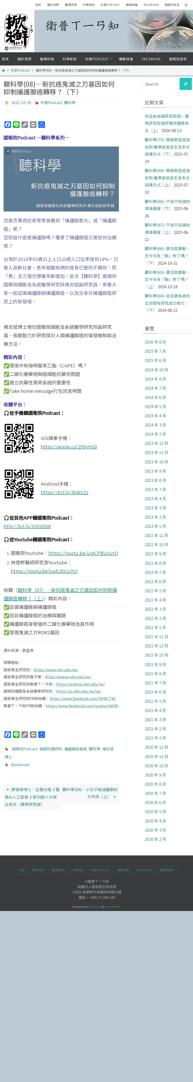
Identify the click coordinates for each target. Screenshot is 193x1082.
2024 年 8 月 (155, 379)
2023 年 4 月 (155, 498)
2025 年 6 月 (155, 360)
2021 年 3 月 (155, 719)
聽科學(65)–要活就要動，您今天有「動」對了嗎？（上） (167, 279)
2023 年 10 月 (156, 462)
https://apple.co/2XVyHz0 (69, 445)
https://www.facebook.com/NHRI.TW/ (83, 697)
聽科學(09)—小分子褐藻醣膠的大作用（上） (90, 787)
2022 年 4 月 (155, 600)
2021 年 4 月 (155, 710)
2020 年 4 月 (155, 821)
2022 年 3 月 (155, 609)
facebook (151, 5)
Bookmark (20, 760)
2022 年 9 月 (155, 554)
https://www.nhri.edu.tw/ (56, 668)
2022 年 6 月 (155, 581)
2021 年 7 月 (155, 683)
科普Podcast (110, 5)
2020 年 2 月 (155, 839)
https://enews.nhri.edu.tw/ (68, 675)
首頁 (38, 5)
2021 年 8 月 (155, 673)
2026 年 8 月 (155, 342)
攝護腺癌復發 (75, 747)
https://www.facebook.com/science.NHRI (82, 704)
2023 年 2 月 (155, 517)
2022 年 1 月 (155, 627)
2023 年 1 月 (155, 526)
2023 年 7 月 (155, 489)
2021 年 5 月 (155, 701)
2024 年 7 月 (155, 388)
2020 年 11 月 (156, 756)
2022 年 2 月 (155, 618)
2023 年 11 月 (156, 452)
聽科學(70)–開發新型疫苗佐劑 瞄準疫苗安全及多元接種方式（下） (167, 147)
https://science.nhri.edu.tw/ (80, 682)
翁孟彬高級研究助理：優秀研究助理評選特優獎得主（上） (167, 123)
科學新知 (89, 5)
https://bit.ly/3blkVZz (64, 491)
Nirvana (95, 906)
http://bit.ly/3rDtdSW (27, 524)
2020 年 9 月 (155, 775)
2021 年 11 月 (156, 646)
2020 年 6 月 (155, 802)
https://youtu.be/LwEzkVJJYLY (44, 569)
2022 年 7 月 (155, 572)
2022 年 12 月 (156, 535)
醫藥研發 (71, 5)
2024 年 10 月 (156, 370)
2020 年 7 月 (155, 793)
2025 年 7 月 (155, 351)
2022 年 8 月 (155, 563)
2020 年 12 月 (156, 747)
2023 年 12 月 (156, 443)
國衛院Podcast (24, 747)
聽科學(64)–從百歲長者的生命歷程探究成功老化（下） (167, 303)
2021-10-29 (21, 102)
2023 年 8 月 (155, 480)
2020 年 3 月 (155, 830)
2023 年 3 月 (155, 508)
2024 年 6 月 (155, 397)
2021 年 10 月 (156, 655)
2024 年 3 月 (155, 425)
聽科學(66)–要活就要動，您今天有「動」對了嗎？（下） (167, 255)
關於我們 (53, 5)
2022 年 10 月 (156, 544)
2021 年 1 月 (155, 738)
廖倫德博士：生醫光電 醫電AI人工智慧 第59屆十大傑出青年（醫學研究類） (32, 791)
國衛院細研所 (51, 747)
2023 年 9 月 (155, 471)
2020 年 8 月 (155, 784)
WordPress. (113, 906)
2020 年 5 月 (155, 811)
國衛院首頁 (172, 5)
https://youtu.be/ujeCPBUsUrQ (83, 551)
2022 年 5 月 (155, 591)
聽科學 (70, 102)
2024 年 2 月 (155, 434)
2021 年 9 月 (155, 664)
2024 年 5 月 (155, 406)
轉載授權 (132, 5)
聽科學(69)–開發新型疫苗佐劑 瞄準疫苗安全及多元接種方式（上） (167, 177)
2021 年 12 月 (156, 636)
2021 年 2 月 (155, 729)
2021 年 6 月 (155, 692)
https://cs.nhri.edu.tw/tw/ (78, 690)
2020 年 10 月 (156, 766)
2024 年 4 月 (155, 416)
